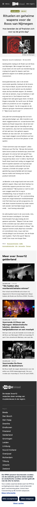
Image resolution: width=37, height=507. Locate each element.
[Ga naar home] (18, 4)
